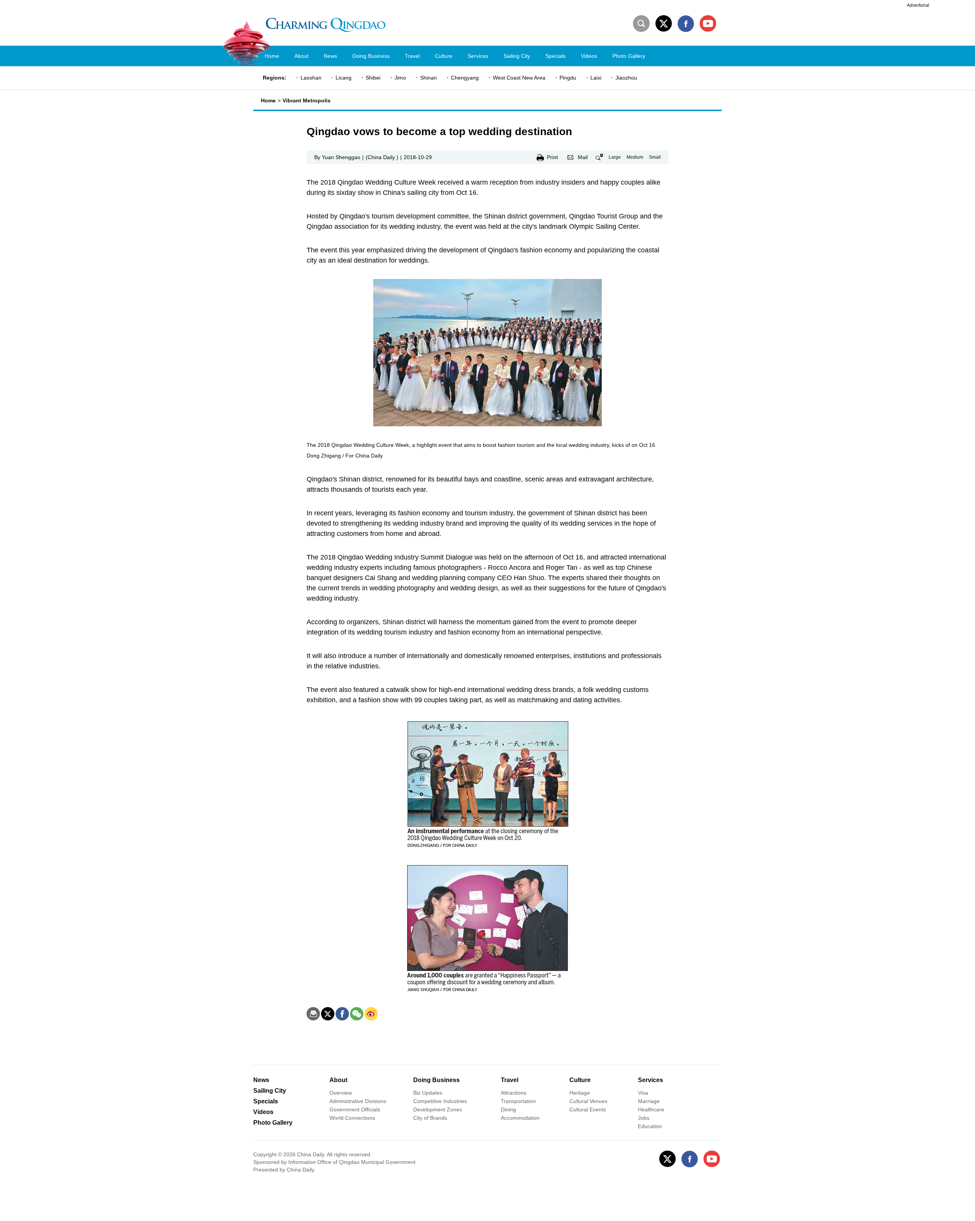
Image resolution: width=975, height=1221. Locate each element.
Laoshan (310, 78)
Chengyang (465, 78)
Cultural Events (587, 1109)
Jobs (643, 1118)
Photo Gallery (272, 1122)
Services (650, 1080)
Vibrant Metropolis (307, 100)
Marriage (649, 1101)
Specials (265, 1101)
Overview (340, 1093)
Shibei (373, 78)
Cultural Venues (588, 1101)
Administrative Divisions (357, 1101)
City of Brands (430, 1118)
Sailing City (269, 1090)
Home (268, 100)
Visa (643, 1093)
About (338, 1080)
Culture (580, 1080)
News (261, 1080)
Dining (508, 1109)
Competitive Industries (440, 1101)
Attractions (513, 1093)
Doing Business (436, 1080)
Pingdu (567, 78)
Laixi (595, 78)
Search (641, 23)
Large (615, 157)
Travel (509, 1080)
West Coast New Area (519, 78)
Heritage (579, 1093)
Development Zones (437, 1109)
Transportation (518, 1101)
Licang (344, 78)
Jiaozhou (626, 78)
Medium (635, 157)
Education (650, 1126)
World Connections (352, 1118)
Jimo (400, 78)
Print (552, 157)
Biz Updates (427, 1093)
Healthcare (651, 1109)
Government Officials (354, 1109)
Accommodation (520, 1118)
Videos (263, 1112)
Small (655, 157)
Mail (583, 157)
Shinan (428, 78)
